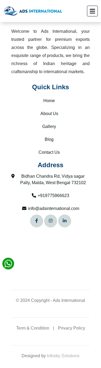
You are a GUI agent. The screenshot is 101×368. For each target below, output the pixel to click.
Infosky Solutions (63, 355)
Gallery (49, 126)
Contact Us (49, 152)
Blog (49, 139)
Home (49, 101)
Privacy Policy (71, 328)
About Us (49, 114)
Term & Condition (32, 328)
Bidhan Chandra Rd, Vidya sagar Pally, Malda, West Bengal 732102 (53, 179)
